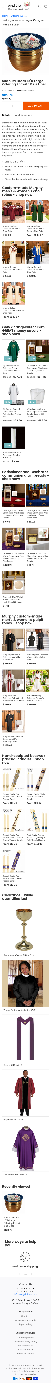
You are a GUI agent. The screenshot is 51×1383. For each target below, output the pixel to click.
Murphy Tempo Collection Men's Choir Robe (12, 269)
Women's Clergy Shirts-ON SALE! (20, 1010)
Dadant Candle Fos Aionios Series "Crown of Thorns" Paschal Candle (13, 837)
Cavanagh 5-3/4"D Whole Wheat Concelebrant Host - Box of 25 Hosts (13, 599)
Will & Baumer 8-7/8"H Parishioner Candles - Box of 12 (12, 455)
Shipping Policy (25, 1337)
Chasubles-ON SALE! (14, 1175)
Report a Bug (25, 1324)
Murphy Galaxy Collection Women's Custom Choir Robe (35, 228)
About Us (25, 1316)
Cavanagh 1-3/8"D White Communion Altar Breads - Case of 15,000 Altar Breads (37, 369)
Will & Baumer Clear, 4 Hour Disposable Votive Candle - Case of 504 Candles (37, 413)
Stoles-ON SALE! (11, 1065)
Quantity (6, 98)
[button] (3, 6)
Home (5, 15)
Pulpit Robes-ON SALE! (15, 1120)
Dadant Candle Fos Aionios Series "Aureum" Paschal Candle (13, 796)
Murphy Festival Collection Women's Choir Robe (35, 269)
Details (6, 115)
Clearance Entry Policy (25, 1341)
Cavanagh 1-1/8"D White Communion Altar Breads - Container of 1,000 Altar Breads (13, 514)
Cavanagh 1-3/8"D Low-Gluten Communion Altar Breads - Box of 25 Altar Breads (37, 557)
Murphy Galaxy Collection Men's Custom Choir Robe (13, 310)
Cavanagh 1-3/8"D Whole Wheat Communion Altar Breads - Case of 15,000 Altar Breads (13, 557)
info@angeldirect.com (25, 1294)
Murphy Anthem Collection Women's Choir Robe (11, 228)
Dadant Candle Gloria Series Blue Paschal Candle (36, 796)
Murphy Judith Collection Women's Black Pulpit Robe (37, 657)
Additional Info (23, 115)
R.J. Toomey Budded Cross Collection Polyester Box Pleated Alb (12, 413)
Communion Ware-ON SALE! (17, 955)
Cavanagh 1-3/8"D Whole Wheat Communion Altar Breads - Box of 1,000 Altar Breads (37, 514)
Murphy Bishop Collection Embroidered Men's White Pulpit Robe (13, 698)
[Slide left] (19, 1274)
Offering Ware (18, 15)
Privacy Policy (25, 1349)
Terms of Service (25, 1353)
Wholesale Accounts (25, 1320)
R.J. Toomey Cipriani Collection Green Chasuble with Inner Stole (11, 369)
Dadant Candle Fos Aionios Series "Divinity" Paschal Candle (13, 878)
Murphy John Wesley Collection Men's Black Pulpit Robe (12, 657)
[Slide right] (32, 1274)
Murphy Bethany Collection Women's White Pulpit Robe (35, 698)
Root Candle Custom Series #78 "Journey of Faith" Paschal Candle (36, 837)
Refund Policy (25, 1345)
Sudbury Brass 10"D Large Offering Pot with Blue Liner (13, 1221)
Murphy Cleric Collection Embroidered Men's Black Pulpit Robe (13, 739)
